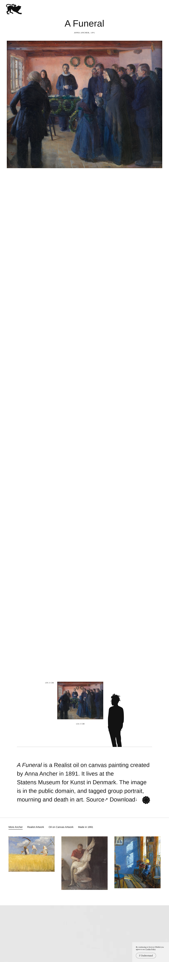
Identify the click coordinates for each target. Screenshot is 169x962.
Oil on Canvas (90, 765)
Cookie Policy (150, 949)
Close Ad (153, 582)
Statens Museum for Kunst (51, 782)
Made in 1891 (85, 827)
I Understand (146, 955)
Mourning (29, 799)
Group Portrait (125, 791)
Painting (118, 765)
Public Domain (56, 791)
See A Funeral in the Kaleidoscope (146, 800)
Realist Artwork (35, 827)
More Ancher (16, 827)
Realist (63, 765)
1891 (71, 773)
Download (122, 799)
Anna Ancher (81, 33)
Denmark (104, 782)
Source (95, 799)
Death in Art (68, 799)
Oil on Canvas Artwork (61, 827)
